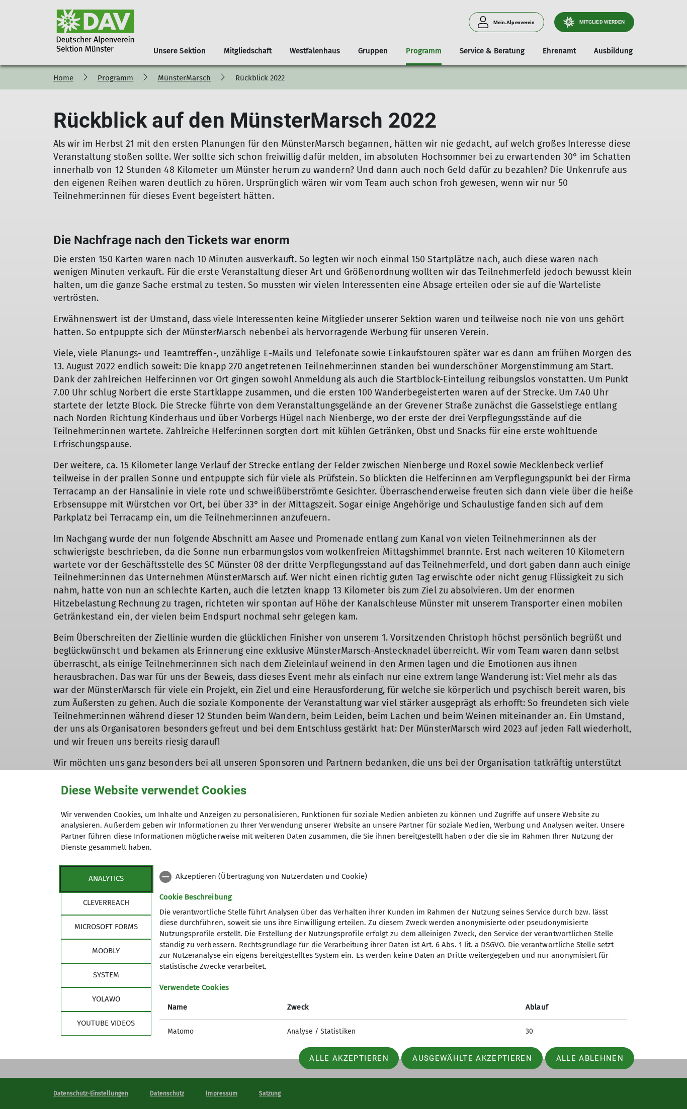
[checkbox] (393, 877)
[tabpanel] (393, 955)
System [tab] (106, 974)
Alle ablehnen (590, 1058)
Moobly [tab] (106, 950)
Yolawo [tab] (106, 998)
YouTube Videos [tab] (106, 1023)
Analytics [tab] (106, 878)
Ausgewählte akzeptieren (472, 1058)
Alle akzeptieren (348, 1058)
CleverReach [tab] (106, 902)
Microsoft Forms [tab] (106, 926)
